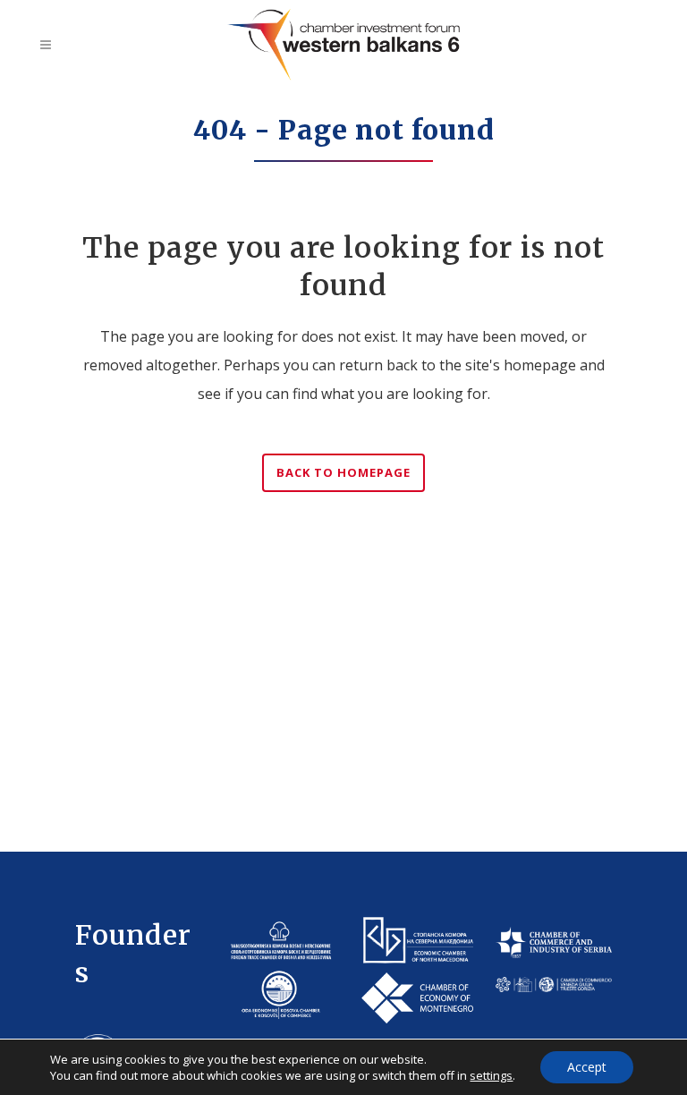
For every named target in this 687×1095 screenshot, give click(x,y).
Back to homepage (343, 472)
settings (491, 1075)
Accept (586, 1066)
